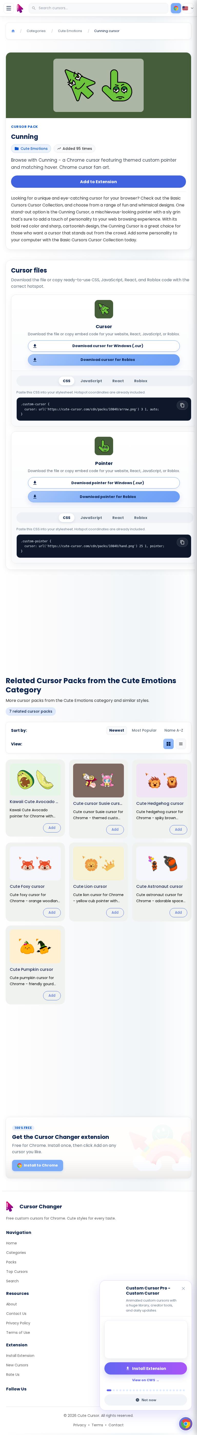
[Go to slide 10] (140, 1390)
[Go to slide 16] (160, 1390)
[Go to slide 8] (134, 1390)
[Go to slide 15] (157, 1390)
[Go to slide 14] (154, 1390)
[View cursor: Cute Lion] (98, 882)
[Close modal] (156, 688)
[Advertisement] (98, 620)
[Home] (13, 31)
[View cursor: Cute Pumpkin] (35, 965)
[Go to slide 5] (124, 1390)
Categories (16, 1252)
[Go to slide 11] (144, 1390)
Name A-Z (173, 730)
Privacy (79, 1425)
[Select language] (188, 8)
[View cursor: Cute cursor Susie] (98, 799)
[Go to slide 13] (150, 1390)
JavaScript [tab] (91, 380)
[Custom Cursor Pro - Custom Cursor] (145, 1339)
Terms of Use (18, 1332)
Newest (116, 730)
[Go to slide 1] (108, 1390)
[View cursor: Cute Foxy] (35, 882)
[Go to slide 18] (167, 1390)
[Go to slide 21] (177, 1390)
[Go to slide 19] (170, 1390)
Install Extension (20, 1355)
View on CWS (143, 1380)
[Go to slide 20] (174, 1390)
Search (12, 1281)
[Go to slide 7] (130, 1390)
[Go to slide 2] (112, 1390)
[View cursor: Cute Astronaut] (161, 882)
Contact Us (16, 1313)
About (11, 1304)
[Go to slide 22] (180, 1390)
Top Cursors (17, 1271)
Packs (11, 1262)
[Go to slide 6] (127, 1390)
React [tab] (118, 380)
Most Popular (144, 730)
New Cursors (17, 1365)
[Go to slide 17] (164, 1390)
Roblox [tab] (140, 380)
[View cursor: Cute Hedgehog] (161, 799)
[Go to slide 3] (117, 1390)
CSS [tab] (66, 380)
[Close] (183, 1289)
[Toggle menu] (9, 8)
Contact (116, 1425)
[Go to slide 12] (147, 1390)
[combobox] (99, 8)
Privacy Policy (18, 1323)
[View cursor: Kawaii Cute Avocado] (35, 798)
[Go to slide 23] (184, 1390)
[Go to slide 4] (120, 1390)
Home (11, 1243)
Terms (97, 1425)
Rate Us (12, 1374)
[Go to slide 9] (137, 1390)
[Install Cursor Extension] (176, 8)
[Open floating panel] (186, 1424)
